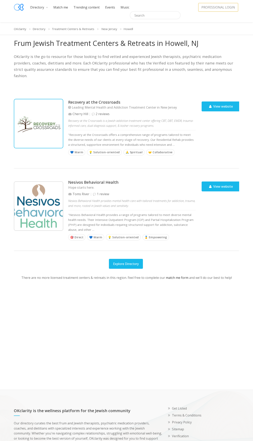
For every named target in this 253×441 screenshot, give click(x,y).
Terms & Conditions (186, 415)
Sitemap (178, 429)
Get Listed (179, 408)
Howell (128, 29)
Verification (180, 436)
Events (110, 7)
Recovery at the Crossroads (94, 102)
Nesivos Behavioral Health (93, 182)
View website (222, 106)
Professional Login (218, 7)
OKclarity (20, 29)
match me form (177, 277)
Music (125, 7)
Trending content (87, 7)
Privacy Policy (182, 422)
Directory (37, 7)
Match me (60, 7)
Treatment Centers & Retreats (73, 29)
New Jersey (109, 29)
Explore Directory (126, 264)
